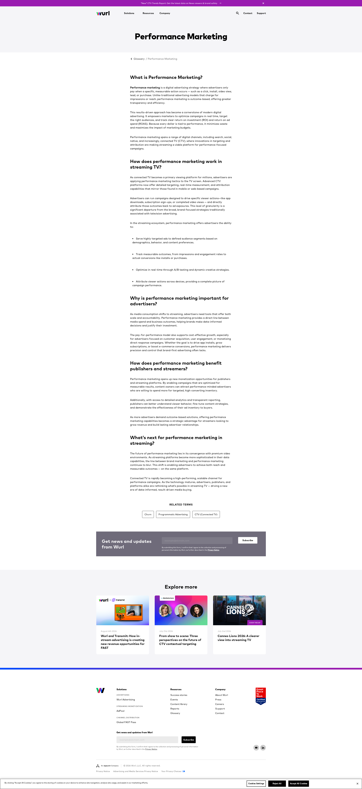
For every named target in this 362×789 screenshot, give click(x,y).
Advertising (123, 695)
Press (218, 699)
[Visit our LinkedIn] (263, 748)
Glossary (139, 58)
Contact (247, 13)
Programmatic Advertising (173, 514)
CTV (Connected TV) (206, 514)
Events (174, 699)
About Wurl (221, 695)
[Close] (357, 784)
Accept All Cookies (298, 783)
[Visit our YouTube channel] (256, 748)
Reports (174, 708)
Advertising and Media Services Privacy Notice (135, 771)
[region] (181, 784)
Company (165, 13)
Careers (219, 704)
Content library (178, 704)
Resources (148, 13)
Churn (148, 514)
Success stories (178, 695)
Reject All (277, 783)
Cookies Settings (256, 783)
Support (261, 13)
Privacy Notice (213, 550)
